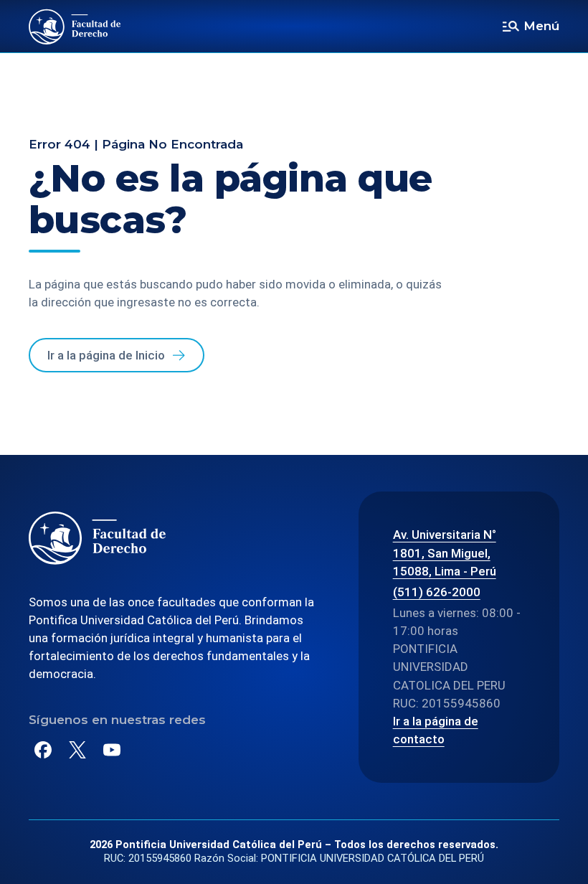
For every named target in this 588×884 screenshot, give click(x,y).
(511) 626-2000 (436, 592)
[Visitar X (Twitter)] (77, 749)
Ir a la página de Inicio (106, 355)
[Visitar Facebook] (43, 749)
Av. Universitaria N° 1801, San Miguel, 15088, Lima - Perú (444, 552)
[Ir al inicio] (75, 26)
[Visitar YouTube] (112, 749)
